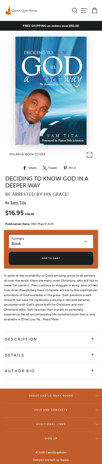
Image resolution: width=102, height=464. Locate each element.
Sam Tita (18, 202)
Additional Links (51, 424)
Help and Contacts (51, 409)
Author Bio (20, 371)
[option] (51, 26)
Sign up (51, 438)
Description (21, 339)
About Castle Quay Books (51, 395)
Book (16, 243)
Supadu (64, 459)
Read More (51, 319)
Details (14, 355)
